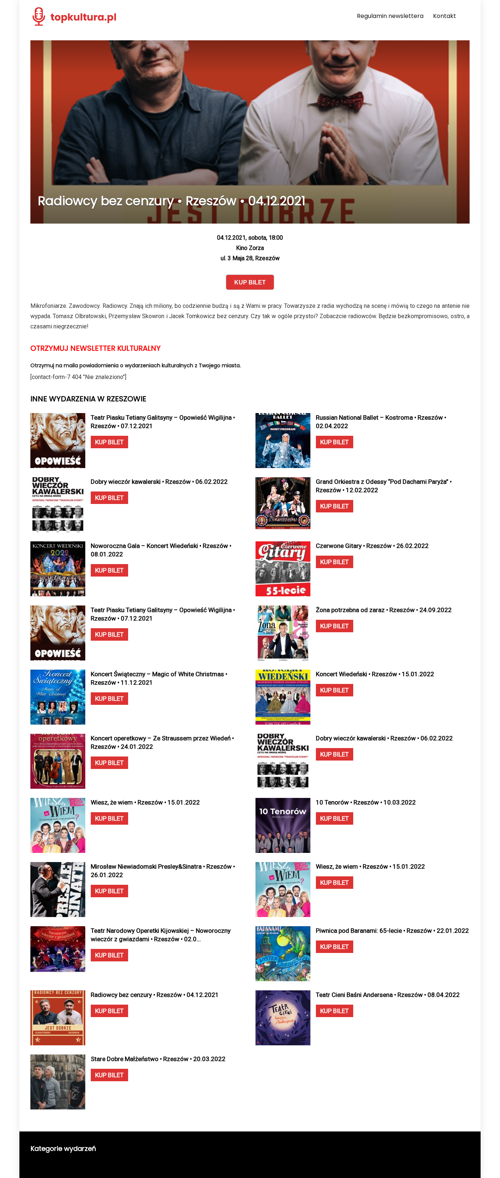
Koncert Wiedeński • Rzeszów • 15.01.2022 (375, 674)
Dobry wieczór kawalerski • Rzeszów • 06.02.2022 (159, 481)
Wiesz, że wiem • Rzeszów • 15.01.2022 (145, 802)
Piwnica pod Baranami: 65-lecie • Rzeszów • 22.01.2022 (392, 930)
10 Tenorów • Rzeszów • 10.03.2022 (366, 802)
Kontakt (444, 16)
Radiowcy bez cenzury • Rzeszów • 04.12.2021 (155, 994)
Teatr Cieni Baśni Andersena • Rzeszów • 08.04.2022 (388, 994)
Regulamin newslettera (390, 16)
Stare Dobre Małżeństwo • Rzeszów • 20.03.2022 (158, 1059)
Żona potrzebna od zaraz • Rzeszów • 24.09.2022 (384, 610)
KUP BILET (109, 442)
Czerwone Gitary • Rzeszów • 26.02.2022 (372, 545)
